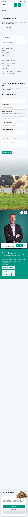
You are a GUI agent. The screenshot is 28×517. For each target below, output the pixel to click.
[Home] (4, 5)
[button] (13, 513)
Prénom (4, 97)
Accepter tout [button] (14, 506)
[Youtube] (13, 274)
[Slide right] (25, 212)
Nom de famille (5, 104)
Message (4, 137)
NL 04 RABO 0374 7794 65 (14, 71)
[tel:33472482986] (19, 5)
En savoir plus (20, 503)
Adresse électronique (7, 111)
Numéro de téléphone (7, 122)
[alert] (13, 503)
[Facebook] (3, 274)
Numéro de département (8, 129)
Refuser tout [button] (14, 509)
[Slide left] (21, 212)
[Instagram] (9, 274)
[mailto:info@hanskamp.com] (15, 5)
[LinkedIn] (24, 245)
